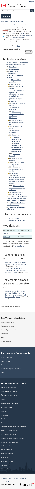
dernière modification (25, 36)
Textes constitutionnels (8, 322)
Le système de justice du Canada (11, 369)
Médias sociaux (6, 478)
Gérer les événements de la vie (10, 469)
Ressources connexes (7, 326)
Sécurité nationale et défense (10, 430)
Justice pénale (5, 361)
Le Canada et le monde (8, 446)
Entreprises (4, 411)
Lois (2, 372)
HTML (14, 31)
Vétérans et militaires (7, 461)
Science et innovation (7, 453)
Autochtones (5, 457)
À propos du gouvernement (9, 395)
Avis (20, 480)
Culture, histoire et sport (8, 434)
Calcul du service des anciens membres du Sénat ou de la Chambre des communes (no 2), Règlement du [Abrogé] (16, 294)
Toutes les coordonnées (8, 387)
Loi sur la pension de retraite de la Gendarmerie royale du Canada (16, 64)
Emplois (3, 400)
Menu (7, 16)
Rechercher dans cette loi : (11, 49)
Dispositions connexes (13, 218)
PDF (22, 33)
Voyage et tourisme (7, 407)
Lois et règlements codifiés (9, 330)
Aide (18, 46)
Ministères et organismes (9, 391)
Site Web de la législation (10, 25)
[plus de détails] (18, 246)
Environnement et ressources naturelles (13, 427)
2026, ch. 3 (6, 233)
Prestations (4, 415)
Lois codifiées (24, 25)
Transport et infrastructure (9, 442)
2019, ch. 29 (6, 237)
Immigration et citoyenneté (9, 403)
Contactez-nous (6, 341)
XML (12, 33)
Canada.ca (4, 21)
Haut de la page (6, 484)
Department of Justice (16, 21)
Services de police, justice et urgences (12, 438)
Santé (3, 419)
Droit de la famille (6, 357)
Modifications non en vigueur (15, 220)
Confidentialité (7, 482)
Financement (5, 365)
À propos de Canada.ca (10, 480)
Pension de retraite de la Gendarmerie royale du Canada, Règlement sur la (16, 270)
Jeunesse (4, 465)
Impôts (3, 423)
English (31, 2)
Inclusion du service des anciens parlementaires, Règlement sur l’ (16, 264)
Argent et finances (7, 450)
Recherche (4, 334)
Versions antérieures (18, 38)
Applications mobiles (19, 478)
